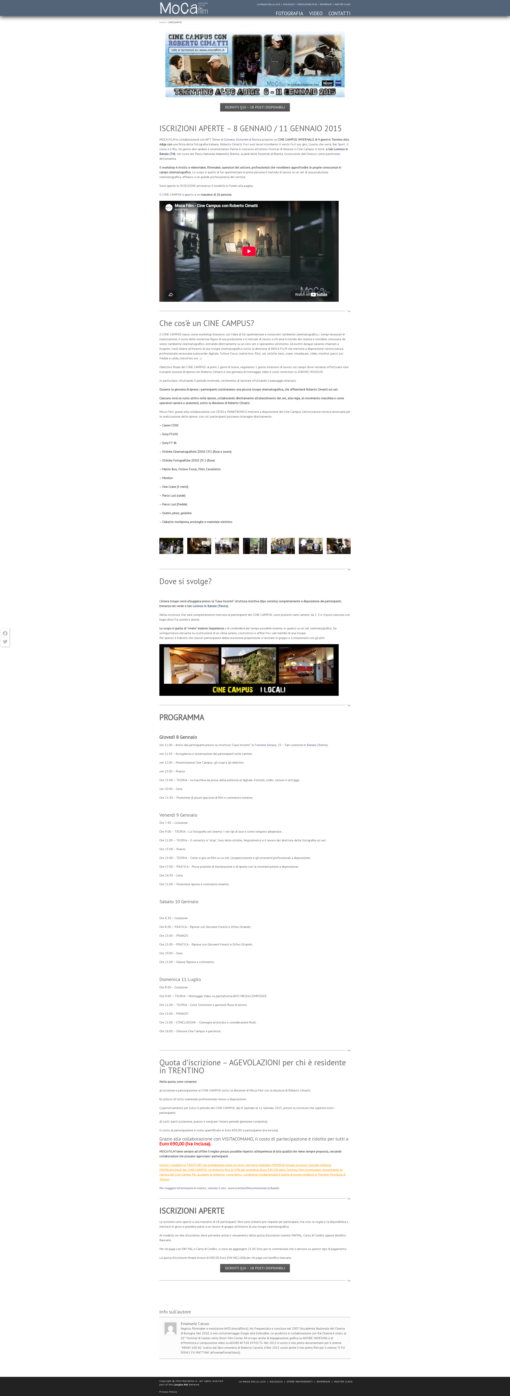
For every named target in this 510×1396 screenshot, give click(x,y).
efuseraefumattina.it (225, 1352)
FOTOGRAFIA (289, 13)
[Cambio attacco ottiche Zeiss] (199, 546)
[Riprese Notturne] (171, 546)
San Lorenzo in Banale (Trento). (208, 606)
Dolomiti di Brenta (270, 154)
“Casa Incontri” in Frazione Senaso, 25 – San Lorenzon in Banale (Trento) (279, 745)
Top (348, 311)
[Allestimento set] (311, 546)
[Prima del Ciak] (283, 546)
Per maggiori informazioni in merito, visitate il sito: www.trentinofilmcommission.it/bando (219, 1188)
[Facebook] (5, 633)
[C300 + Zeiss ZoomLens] (339, 546)
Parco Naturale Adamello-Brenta (217, 154)
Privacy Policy (168, 1391)
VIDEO (316, 13)
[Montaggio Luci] (255, 546)
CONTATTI (340, 13)
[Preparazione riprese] (227, 546)
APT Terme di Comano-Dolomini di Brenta (233, 139)
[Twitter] (5, 642)
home (162, 22)
